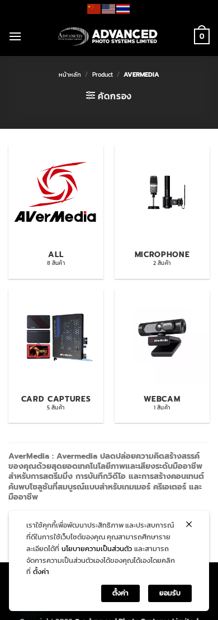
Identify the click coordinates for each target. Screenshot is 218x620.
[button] (15, 36)
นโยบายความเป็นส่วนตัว (96, 548)
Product (102, 74)
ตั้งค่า (41, 571)
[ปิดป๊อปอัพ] (189, 524)
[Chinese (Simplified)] (94, 8)
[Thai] (123, 8)
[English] (109, 8)
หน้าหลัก (70, 74)
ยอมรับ (170, 593)
